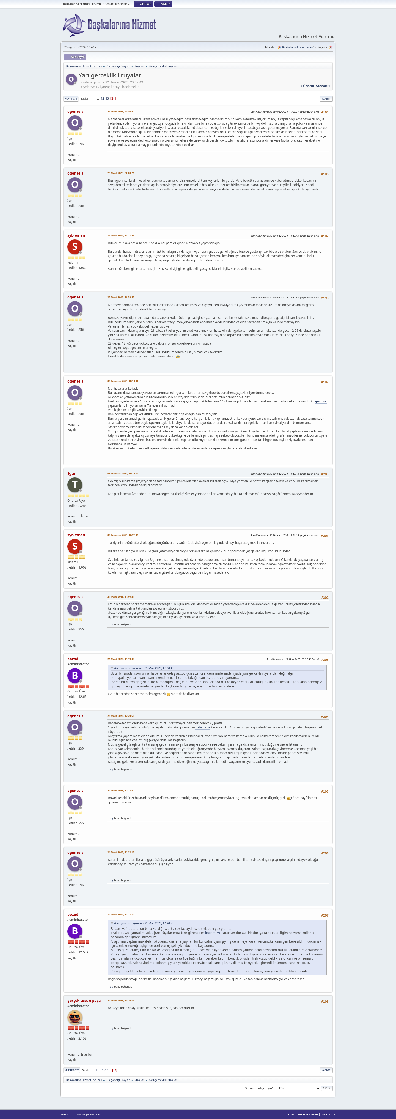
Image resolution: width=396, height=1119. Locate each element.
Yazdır (326, 99)
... (98, 98)
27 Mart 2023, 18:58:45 (120, 297)
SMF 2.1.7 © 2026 (70, 1114)
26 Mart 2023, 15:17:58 (120, 235)
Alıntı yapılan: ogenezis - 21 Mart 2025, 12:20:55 (144, 923)
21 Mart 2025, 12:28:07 (120, 790)
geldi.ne (321, 401)
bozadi (73, 658)
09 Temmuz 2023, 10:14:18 (122, 381)
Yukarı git (72, 1070)
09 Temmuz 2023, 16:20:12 (122, 535)
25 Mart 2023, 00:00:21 (120, 173)
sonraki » (323, 86)
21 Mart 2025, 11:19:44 (120, 659)
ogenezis (75, 111)
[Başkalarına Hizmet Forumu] (69, 1049)
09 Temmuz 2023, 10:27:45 (122, 473)
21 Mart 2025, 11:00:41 (120, 596)
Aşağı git (71, 99)
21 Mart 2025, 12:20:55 (120, 715)
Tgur (71, 473)
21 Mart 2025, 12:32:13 (120, 852)
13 (107, 98)
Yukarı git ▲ (328, 1114)
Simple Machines (91, 1114)
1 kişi (110, 624)
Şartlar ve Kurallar (307, 1114)
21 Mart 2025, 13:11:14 (120, 914)
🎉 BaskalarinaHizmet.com (295, 47)
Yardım (290, 1114)
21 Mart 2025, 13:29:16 (120, 1000)
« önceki (307, 86)
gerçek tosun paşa (84, 1000)
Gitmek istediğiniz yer (258, 1088)
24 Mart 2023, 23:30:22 (120, 111)
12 (102, 98)
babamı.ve (202, 727)
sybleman (76, 235)
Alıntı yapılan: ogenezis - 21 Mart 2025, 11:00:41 (144, 668)
